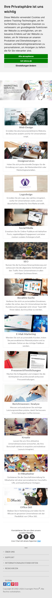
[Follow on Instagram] (16, 584)
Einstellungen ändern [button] (26, 65)
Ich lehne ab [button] (26, 61)
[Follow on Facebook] (5, 584)
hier (39, 541)
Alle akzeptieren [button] (26, 56)
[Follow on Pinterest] (13, 584)
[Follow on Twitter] (9, 584)
